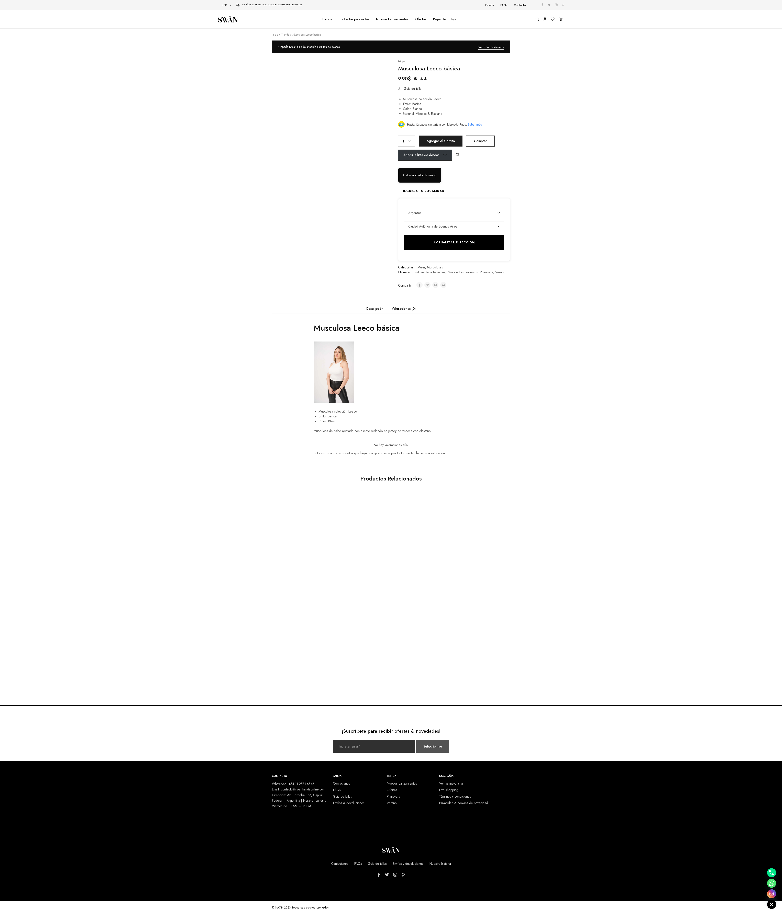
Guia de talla (412, 88)
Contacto (520, 5)
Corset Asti (358, 570)
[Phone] (771, 872)
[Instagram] (771, 893)
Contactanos (341, 783)
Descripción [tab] (374, 308)
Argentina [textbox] (415, 213)
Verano (500, 272)
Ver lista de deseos (491, 47)
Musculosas (435, 267)
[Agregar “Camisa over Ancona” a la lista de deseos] (438, 503)
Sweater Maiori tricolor (298, 663)
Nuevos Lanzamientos (392, 19)
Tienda (327, 19)
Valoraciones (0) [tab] (404, 308)
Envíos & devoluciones (349, 803)
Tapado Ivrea (477, 570)
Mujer (402, 61)
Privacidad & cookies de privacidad (463, 803)
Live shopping (448, 790)
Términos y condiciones (455, 796)
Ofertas (420, 19)
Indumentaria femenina (430, 272)
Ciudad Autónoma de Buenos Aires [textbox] (432, 226)
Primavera (486, 272)
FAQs (503, 5)
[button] (458, 154)
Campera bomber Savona (358, 663)
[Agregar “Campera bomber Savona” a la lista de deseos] (378, 595)
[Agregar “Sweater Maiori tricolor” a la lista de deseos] (318, 595)
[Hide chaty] (771, 904)
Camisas (418, 565)
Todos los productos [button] (354, 19)
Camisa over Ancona (417, 570)
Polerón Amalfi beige (298, 570)
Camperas (358, 658)
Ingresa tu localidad (423, 191)
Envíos (489, 5)
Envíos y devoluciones (408, 863)
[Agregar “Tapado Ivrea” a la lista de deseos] (497, 503)
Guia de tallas (342, 796)
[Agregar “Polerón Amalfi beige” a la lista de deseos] (318, 503)
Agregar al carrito (441, 141)
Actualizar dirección (454, 242)
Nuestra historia (440, 863)
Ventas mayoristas (451, 783)
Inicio (275, 35)
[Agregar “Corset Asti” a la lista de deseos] (378, 503)
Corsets (358, 565)
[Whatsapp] (771, 883)
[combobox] (454, 213)
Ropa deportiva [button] (444, 19)
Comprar (480, 141)
